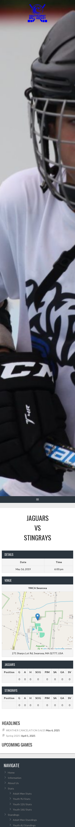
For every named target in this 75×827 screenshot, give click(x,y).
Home (11, 772)
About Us (13, 783)
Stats (11, 788)
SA (55, 672)
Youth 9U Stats (21, 798)
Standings (13, 814)
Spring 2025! (13, 735)
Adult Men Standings (25, 819)
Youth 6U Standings (24, 825)
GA (62, 672)
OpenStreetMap (59, 649)
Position (9, 672)
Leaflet (44, 649)
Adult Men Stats (22, 793)
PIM (47, 672)
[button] (37, 617)
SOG (38, 672)
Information (14, 777)
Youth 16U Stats (22, 809)
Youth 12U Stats (22, 804)
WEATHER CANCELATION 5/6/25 (26, 730)
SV (69, 672)
